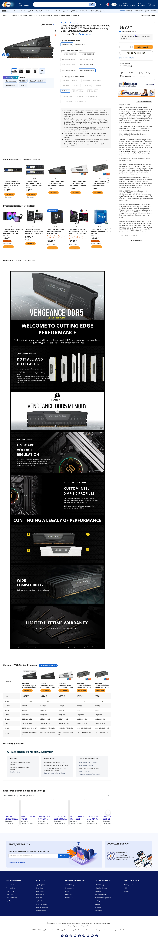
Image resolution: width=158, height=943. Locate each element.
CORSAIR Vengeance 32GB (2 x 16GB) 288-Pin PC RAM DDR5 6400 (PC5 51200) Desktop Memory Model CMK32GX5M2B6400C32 (47, 685)
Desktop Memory (44, 15)
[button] (22, 4)
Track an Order (10, 888)
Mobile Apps (98, 910)
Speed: (72, 51)
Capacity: (70, 40)
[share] (55, 31)
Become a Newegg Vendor (103, 898)
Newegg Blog (69, 898)
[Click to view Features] (8, 55)
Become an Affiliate (101, 894)
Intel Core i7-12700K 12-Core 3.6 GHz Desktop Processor (100, 231)
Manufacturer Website (86, 765)
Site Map (97, 901)
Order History (40, 888)
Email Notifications (41, 904)
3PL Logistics (98, 891)
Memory (32, 15)
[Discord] (92, 936)
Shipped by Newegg (101, 888)
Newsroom (68, 894)
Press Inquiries (69, 888)
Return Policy (10, 894)
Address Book (40, 894)
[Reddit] (56, 35)
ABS (125, 888)
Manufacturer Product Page (88, 762)
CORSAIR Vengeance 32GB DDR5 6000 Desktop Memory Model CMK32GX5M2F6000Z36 (101, 183)
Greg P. (122, 235)
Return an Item (10, 891)
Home (5, 15)
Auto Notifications (41, 910)
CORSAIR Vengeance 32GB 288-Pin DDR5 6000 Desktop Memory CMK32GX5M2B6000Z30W (79, 183)
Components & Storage (18, 15)
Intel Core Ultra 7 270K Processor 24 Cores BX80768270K (56, 231)
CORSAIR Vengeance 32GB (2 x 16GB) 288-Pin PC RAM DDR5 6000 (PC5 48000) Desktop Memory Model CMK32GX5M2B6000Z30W (65, 685)
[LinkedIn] (75, 936)
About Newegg (69, 885)
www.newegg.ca (113, 930)
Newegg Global (128, 885)
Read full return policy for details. (54, 773)
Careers (67, 891)
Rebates (97, 904)
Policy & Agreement (74, 926)
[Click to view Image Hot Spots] (4, 55)
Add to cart (143, 47)
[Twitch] (88, 936)
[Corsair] (47, 24)
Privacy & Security (11, 898)
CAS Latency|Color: (72, 77)
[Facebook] (62, 936)
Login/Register (40, 885)
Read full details (15, 772)
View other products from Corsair (89, 774)
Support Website (84, 771)
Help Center (10, 885)
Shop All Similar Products (32, 160)
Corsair (55, 15)
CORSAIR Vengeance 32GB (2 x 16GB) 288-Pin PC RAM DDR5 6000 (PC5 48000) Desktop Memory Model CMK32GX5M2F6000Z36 (84, 685)
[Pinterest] (79, 936)
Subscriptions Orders (42, 907)
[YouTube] (84, 936)
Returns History (40, 891)
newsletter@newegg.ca (103, 923)
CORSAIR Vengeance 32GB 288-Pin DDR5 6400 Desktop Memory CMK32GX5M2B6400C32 (57, 183)
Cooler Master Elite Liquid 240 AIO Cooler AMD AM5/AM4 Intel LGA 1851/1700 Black (13, 231)
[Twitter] (66, 936)
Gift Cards (98, 907)
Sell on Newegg (99, 885)
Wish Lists (39, 898)
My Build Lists (40, 901)
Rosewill (126, 891)
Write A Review (137, 240)
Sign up (63, 856)
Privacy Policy (85, 926)
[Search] (92, 4)
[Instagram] (71, 936)
